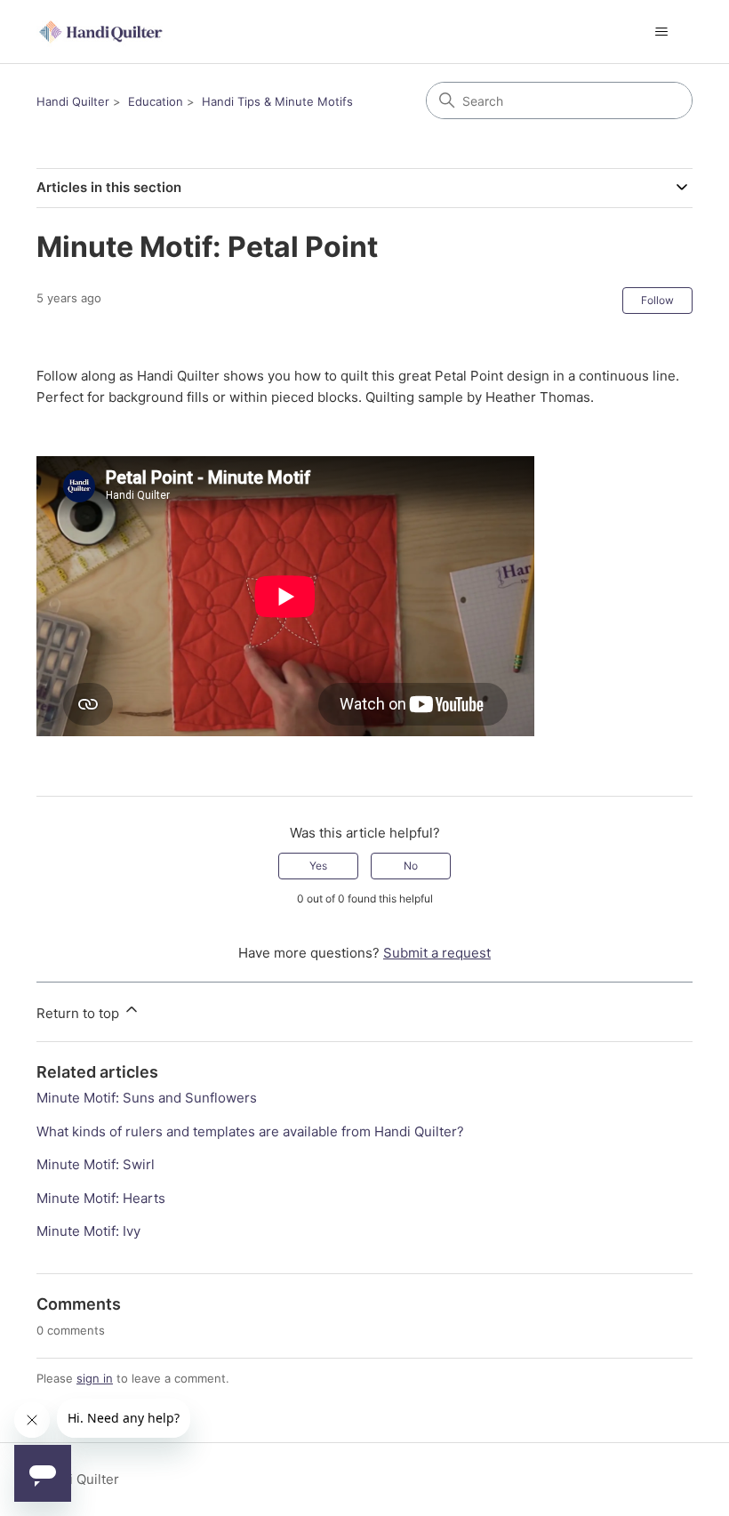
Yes (318, 865)
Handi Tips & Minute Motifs (277, 101)
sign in (94, 1378)
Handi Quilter (72, 101)
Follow (657, 300)
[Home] (102, 31)
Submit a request (437, 952)
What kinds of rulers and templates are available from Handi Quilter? (250, 1131)
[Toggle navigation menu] (661, 32)
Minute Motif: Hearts (100, 1198)
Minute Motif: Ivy (88, 1231)
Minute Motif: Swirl (95, 1164)
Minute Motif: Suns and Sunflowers (146, 1097)
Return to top (79, 1013)
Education (155, 101)
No (411, 865)
